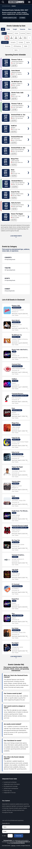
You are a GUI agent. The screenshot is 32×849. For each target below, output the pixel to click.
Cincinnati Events (6, 6)
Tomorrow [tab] (22, 29)
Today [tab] (8, 29)
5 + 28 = (4, 835)
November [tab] (22, 33)
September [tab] (10, 33)
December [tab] (29, 33)
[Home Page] (16, 2)
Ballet (25, 46)
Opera (16, 50)
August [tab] (3, 33)
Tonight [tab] (15, 29)
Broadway (7, 46)
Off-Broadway (17, 46)
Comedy (21, 42)
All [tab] (3, 29)
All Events (4, 42)
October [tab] (16, 33)
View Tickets (28, 59)
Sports (28, 42)
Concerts (13, 42)
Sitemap (13, 845)
